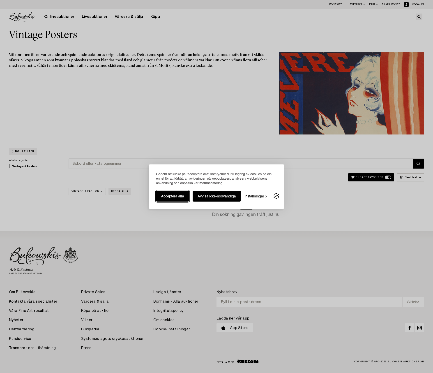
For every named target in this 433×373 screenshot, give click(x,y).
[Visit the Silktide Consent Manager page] (276, 196)
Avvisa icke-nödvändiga (217, 196)
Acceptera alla (172, 196)
